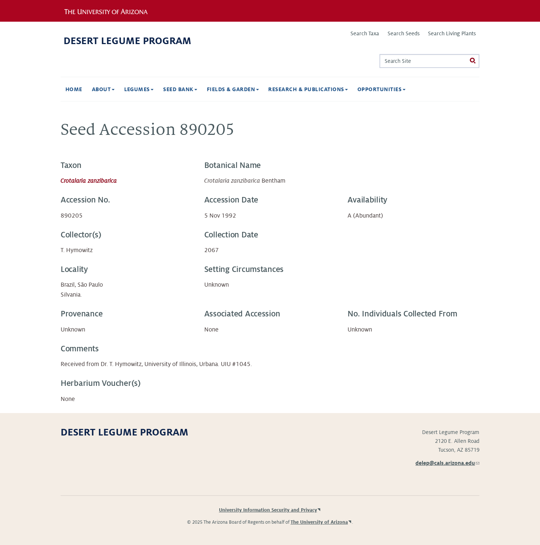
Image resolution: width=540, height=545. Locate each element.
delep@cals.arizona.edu (447, 463)
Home (73, 89)
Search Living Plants (452, 33)
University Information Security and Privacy (268, 510)
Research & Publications (307, 89)
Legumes (138, 89)
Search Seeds (404, 33)
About (102, 89)
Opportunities (380, 89)
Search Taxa (364, 33)
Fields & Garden (232, 89)
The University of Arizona (319, 522)
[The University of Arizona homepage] (111, 10)
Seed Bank (179, 89)
